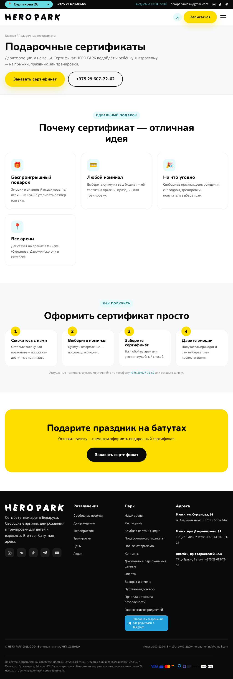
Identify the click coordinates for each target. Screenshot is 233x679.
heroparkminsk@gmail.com (189, 4)
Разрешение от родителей (144, 609)
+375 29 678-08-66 (71, 4)
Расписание (133, 523)
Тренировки (82, 538)
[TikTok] (220, 4)
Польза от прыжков (139, 546)
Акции (77, 553)
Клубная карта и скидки (142, 531)
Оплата (130, 574)
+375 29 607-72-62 (95, 79)
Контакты (132, 553)
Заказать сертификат (35, 79)
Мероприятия (83, 531)
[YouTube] (56, 552)
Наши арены (134, 515)
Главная (10, 36)
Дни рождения (84, 523)
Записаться (200, 17)
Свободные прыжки (88, 515)
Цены (77, 546)
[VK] (21, 552)
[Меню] (223, 17)
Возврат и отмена (138, 581)
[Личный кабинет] (177, 17)
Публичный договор (139, 589)
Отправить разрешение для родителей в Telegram (148, 623)
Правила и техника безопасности (139, 599)
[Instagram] (214, 4)
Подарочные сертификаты (144, 538)
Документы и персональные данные (145, 564)
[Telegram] (226, 4)
